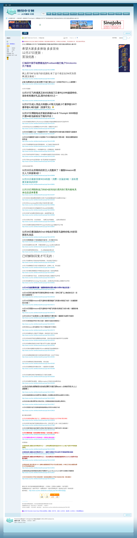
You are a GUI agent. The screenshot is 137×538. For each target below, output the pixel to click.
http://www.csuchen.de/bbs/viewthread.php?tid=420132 (38, 297)
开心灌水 (118, 13)
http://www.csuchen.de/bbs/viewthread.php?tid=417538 (38, 430)
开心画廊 (103, 13)
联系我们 (23, 520)
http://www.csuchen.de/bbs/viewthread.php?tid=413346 (38, 449)
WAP (34, 520)
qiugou (8, 38)
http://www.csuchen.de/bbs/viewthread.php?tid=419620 (38, 398)
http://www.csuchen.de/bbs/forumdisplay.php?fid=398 (44, 490)
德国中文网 (17, 520)
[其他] (23, 44)
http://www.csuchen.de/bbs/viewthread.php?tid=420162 (38, 335)
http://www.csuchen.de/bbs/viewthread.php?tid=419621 (38, 84)
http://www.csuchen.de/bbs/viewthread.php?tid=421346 (38, 118)
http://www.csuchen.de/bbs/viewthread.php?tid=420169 (38, 350)
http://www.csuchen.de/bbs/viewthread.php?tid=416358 (38, 434)
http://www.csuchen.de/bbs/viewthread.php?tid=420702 (38, 247)
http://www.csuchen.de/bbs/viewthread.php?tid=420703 (38, 252)
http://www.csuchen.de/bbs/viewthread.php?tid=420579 (38, 277)
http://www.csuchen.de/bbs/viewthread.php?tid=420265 (38, 289)
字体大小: (72, 38)
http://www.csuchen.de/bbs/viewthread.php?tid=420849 (38, 221)
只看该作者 (41, 38)
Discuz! (23, 519)
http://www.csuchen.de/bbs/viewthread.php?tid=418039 (38, 420)
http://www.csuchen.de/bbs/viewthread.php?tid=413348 (38, 460)
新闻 (59, 13)
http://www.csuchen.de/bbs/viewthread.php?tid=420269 (38, 383)
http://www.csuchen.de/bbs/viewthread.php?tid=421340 (38, 100)
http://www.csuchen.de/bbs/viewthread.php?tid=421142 (38, 123)
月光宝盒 (63, 490)
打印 (66, 38)
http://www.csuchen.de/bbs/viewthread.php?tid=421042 (38, 200)
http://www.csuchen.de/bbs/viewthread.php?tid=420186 (38, 368)
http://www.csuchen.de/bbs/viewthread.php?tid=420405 (38, 267)
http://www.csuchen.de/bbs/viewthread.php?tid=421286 (38, 128)
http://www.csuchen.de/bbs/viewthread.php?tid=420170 (38, 330)
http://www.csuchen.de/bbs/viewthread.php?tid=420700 (38, 237)
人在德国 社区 (11, 18)
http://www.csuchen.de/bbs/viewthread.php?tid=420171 (38, 304)
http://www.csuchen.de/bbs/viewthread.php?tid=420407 (38, 272)
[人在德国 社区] (20, 14)
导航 (54, 13)
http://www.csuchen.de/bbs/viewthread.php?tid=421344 (38, 109)
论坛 (43, 13)
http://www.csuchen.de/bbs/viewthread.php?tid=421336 (38, 156)
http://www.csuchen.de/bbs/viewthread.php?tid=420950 (38, 215)
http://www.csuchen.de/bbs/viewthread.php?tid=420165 (38, 345)
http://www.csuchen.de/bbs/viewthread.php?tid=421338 (38, 161)
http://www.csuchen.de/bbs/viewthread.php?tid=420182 (38, 363)
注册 (6, 5)
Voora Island (37, 519)
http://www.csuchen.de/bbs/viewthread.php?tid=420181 (38, 357)
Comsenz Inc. (50, 519)
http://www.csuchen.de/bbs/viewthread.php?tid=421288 (38, 141)
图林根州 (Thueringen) (28, 18)
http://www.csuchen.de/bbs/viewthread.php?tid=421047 (38, 195)
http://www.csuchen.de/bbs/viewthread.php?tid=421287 (38, 133)
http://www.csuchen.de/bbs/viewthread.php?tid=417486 (38, 425)
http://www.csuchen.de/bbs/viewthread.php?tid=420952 (38, 205)
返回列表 (127, 33)
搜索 (49, 13)
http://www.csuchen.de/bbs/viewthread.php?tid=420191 (38, 324)
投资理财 (88, 13)
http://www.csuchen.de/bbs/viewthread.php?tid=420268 (38, 318)
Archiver (29, 520)
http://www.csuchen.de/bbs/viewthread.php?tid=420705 (38, 241)
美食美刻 (111, 13)
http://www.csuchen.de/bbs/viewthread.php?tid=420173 (38, 312)
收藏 (42, 497)
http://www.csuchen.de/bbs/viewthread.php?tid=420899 (38, 175)
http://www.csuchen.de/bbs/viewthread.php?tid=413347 (38, 453)
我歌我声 (96, 13)
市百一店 (73, 13)
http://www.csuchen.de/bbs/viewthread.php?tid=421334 (38, 146)
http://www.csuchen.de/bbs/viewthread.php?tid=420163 (38, 340)
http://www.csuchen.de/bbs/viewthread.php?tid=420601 (38, 282)
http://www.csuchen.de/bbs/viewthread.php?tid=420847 (38, 226)
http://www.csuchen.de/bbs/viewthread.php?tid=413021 (38, 468)
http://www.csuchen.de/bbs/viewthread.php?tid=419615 (38, 410)
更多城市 (19, 18)
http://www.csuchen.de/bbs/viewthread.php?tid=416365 (38, 439)
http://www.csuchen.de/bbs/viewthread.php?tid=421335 (38, 151)
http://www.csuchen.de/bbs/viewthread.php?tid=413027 (38, 472)
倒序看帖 (114, 38)
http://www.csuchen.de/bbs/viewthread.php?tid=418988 (38, 70)
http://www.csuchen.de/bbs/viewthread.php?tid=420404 (38, 262)
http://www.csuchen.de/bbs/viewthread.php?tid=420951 (38, 210)
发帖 (25, 33)
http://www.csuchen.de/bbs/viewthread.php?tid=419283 (38, 78)
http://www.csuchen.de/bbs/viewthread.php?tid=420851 (38, 184)
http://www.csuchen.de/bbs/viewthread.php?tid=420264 (38, 376)
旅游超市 (126, 13)
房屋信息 (81, 13)
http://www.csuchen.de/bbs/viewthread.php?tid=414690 (38, 478)
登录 (10, 5)
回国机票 (66, 13)
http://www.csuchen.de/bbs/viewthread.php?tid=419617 (38, 404)
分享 (47, 497)
